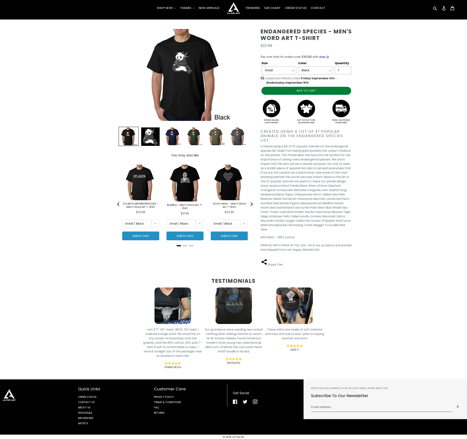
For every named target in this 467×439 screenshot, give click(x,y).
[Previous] (118, 204)
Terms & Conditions (167, 402)
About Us (84, 407)
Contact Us (86, 402)
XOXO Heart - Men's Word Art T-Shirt (229, 205)
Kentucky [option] (195, 346)
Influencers (85, 418)
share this (275, 265)
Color (302, 63)
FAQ (156, 407)
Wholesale (85, 413)
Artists (83, 423)
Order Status (87, 397)
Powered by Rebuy (185, 250)
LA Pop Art (238, 437)
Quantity (342, 63)
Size (264, 63)
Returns (159, 413)
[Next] (251, 204)
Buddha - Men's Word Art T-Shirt (185, 206)
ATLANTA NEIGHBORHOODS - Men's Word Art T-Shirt (140, 205)
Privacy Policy (164, 397)
